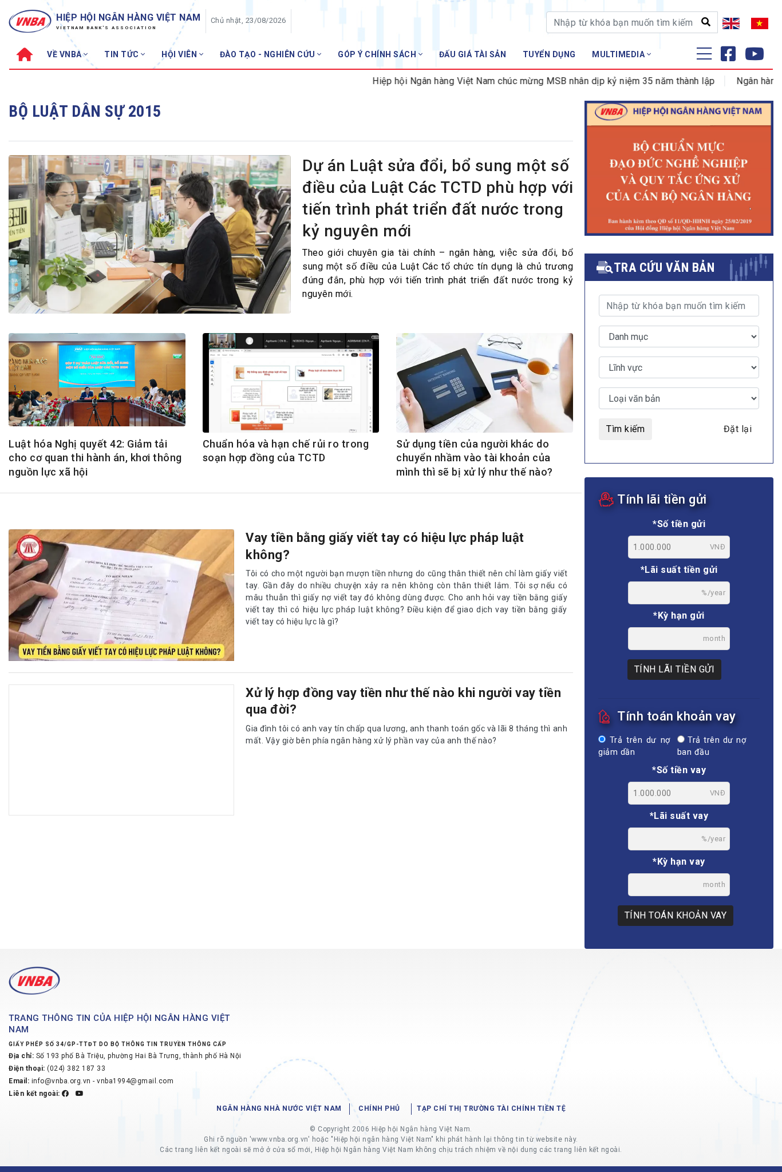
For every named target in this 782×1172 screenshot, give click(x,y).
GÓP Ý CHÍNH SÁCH (378, 54)
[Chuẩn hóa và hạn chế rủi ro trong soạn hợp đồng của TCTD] (291, 384)
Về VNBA (65, 54)
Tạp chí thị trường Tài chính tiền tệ (491, 1108)
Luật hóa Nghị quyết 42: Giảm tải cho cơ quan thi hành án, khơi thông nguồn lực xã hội (95, 458)
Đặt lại (738, 428)
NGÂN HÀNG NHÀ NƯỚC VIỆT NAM (279, 1108)
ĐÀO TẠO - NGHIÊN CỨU (269, 54)
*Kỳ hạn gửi (679, 615)
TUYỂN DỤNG (549, 54)
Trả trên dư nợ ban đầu (711, 746)
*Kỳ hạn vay (679, 861)
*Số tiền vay (679, 770)
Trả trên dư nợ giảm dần (634, 746)
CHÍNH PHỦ (379, 1108)
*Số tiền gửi (679, 523)
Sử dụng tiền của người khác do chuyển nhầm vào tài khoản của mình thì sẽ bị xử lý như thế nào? (474, 458)
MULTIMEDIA (619, 54)
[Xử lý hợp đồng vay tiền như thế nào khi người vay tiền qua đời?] (121, 750)
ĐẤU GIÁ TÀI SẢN (473, 54)
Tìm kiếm (625, 428)
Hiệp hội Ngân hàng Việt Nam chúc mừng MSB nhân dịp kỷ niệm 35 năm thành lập (520, 81)
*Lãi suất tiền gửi (679, 569)
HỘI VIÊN (180, 54)
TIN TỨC (122, 54)
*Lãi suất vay (679, 815)
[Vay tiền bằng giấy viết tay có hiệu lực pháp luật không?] (121, 595)
